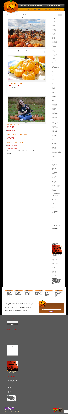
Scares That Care (54, 164)
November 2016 (54, 42)
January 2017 (54, 39)
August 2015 (54, 58)
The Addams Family (55, 172)
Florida (8, 129)
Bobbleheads (54, 72)
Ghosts (53, 100)
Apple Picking (54, 68)
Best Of (53, 6)
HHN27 (53, 134)
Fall (52, 85)
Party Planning (54, 157)
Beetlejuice (53, 70)
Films (52, 93)
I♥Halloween (23, 6)
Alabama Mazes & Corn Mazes (12, 135)
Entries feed (54, 206)
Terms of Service (18, 411)
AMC (52, 64)
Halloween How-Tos (55, 116)
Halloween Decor (54, 109)
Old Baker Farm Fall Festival (13, 85)
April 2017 (53, 35)
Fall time (53, 92)
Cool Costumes (54, 78)
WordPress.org (54, 208)
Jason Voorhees (54, 143)
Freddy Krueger (54, 95)
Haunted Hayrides (8, 293)
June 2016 (53, 47)
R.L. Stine (53, 161)
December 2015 (54, 54)
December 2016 (54, 41)
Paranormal (53, 156)
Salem (53, 163)
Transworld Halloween (55, 180)
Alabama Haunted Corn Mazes (12, 145)
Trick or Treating (54, 181)
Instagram (47, 294)
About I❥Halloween (59, 292)
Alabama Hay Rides (10, 137)
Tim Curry (53, 177)
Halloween (53, 103)
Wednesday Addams (55, 198)
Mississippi (9, 127)
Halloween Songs (54, 124)
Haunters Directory (37, 9)
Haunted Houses (54, 130)
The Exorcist (54, 173)
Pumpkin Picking (18, 294)
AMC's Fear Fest (54, 66)
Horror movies (54, 140)
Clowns (53, 76)
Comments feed (54, 207)
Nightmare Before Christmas (56, 152)
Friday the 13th (54, 96)
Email (8, 320)
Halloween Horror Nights (56, 114)
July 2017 (53, 32)
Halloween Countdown (47, 9)
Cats (52, 75)
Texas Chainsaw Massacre (56, 170)
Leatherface (54, 144)
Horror (53, 139)
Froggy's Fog (54, 97)
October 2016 (54, 43)
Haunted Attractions (55, 127)
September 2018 (54, 25)
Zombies (53, 200)
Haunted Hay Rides (55, 263)
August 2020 (54, 22)
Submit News (57, 9)
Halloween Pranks (55, 122)
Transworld (53, 178)
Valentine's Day (54, 190)
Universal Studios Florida (56, 185)
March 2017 (53, 37)
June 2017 (53, 33)
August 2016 (54, 46)
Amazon (53, 63)
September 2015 (54, 56)
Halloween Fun (54, 112)
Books (53, 74)
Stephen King (54, 168)
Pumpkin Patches (10, 390)
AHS (52, 62)
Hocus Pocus (54, 135)
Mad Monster (54, 145)
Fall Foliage (53, 89)
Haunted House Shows (55, 128)
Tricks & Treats (54, 182)
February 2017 (54, 38)
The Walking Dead (54, 176)
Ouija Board (53, 155)
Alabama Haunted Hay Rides (12, 148)
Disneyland (53, 82)
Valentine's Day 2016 (55, 191)
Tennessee (9, 130)
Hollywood (53, 136)
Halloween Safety (54, 123)
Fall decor (53, 88)
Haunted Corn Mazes (55, 260)
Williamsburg (54, 199)
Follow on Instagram (57, 234)
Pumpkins (53, 160)
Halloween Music (54, 118)
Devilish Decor (54, 79)
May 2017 (53, 34)
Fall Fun (32, 6)
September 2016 (54, 45)
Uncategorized (54, 184)
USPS (52, 189)
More (59, 6)
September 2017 (54, 29)
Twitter (47, 293)
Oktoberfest (54, 271)
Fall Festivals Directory (10, 131)
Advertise (57, 298)
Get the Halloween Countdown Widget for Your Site (57, 255)
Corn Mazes (16, 91)
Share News (58, 297)
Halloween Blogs (54, 105)
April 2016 (53, 50)
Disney (53, 80)
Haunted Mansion (54, 131)
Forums (57, 296)
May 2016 (53, 49)
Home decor (54, 138)
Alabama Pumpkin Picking (11, 138)
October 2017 (54, 28)
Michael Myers (54, 148)
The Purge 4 (53, 174)
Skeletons (53, 165)
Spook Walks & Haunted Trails (12, 380)
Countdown (58, 295)
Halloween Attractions (42, 6)
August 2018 (54, 26)
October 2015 (54, 55)
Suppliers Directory (39, 292)
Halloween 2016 (54, 104)
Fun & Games (54, 99)
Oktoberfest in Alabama (11, 140)
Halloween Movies (55, 117)
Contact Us (58, 293)
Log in (52, 204)
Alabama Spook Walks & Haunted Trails (13, 146)
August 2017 (54, 30)
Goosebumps (54, 101)
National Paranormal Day (56, 151)
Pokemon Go (54, 159)
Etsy (52, 84)
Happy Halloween (39, 294)
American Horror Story (55, 67)
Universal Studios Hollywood (56, 186)
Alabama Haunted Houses (11, 144)
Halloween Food (54, 110)
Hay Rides (32, 52)
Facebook (47, 292)
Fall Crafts (53, 87)
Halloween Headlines (55, 113)
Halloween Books (54, 106)
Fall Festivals (13, 17)
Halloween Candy (54, 108)
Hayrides (17, 293)
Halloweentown (54, 126)
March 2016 (53, 51)
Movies (53, 149)
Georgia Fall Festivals (10, 126)
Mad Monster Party (55, 147)
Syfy (52, 169)
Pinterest (47, 295)
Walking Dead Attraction (55, 195)
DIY (52, 83)
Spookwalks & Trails (9, 295)
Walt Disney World (55, 196)
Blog (29, 9)
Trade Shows (38, 293)
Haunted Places (54, 132)
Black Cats (53, 71)
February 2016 (54, 53)
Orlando (53, 153)
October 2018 (54, 24)
